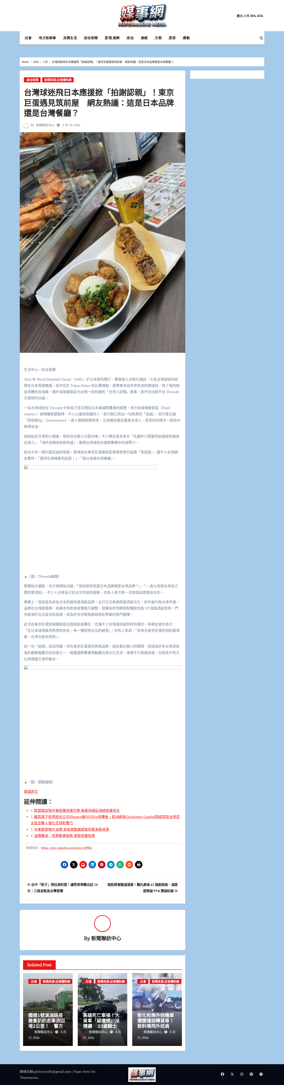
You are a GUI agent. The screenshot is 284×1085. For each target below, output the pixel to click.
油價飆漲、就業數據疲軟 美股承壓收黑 (64, 835)
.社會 (28, 38)
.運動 (186, 38)
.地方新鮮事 (47, 38)
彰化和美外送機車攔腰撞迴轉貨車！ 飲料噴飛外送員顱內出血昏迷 (158, 1023)
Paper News (82, 1071)
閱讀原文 (31, 791)
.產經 (144, 38)
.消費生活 (69, 38)
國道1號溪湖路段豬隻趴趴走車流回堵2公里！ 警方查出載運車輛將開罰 (46, 1026)
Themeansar (29, 1077)
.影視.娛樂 (112, 38)
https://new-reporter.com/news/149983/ (66, 848)
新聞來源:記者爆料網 (58, 80)
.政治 (130, 38)
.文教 (158, 38)
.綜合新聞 (90, 38)
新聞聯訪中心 (45, 125)
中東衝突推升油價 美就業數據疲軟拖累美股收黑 (71, 829)
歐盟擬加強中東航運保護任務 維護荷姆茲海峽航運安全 (77, 810)
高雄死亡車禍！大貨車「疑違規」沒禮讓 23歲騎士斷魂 (102, 1023)
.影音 (172, 38)
